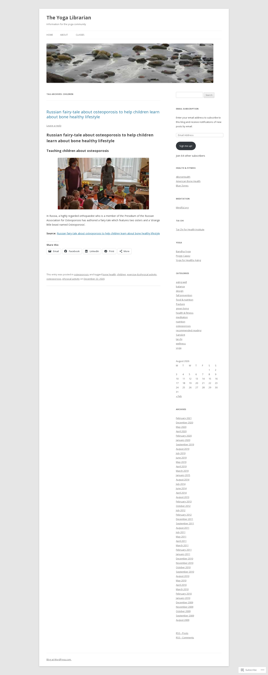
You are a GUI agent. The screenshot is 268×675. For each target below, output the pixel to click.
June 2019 (181, 457)
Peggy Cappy (183, 255)
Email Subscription (187, 108)
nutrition (180, 321)
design (179, 291)
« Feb (179, 396)
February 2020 (184, 435)
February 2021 (184, 418)
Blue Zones (182, 185)
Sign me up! (185, 146)
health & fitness (184, 312)
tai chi (179, 339)
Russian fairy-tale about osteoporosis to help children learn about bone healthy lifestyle (103, 114)
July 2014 (180, 484)
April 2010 (181, 585)
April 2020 (181, 431)
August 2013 (182, 497)
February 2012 (184, 514)
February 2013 (184, 501)
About (64, 34)
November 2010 (184, 563)
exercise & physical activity (142, 274)
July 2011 (180, 532)
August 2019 (182, 448)
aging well (181, 282)
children (121, 274)
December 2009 (184, 602)
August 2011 (182, 527)
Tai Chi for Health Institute (190, 229)
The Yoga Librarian (68, 17)
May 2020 (181, 427)
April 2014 (181, 492)
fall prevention (184, 295)
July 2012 (180, 510)
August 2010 (182, 576)
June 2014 (181, 488)
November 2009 (184, 606)
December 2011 (184, 519)
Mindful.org (182, 207)
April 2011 (181, 541)
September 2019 (185, 444)
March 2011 (182, 545)
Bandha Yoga (183, 251)
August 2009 (182, 620)
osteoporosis (81, 274)
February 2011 (184, 549)
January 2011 (183, 554)
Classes (80, 34)
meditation (182, 317)
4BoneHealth (183, 176)
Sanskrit (180, 334)
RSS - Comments (185, 637)
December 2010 (184, 558)
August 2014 (182, 479)
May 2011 (181, 536)
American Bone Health (188, 181)
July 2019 (180, 453)
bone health (109, 274)
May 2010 (181, 580)
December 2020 (184, 422)
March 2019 (182, 470)
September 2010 (185, 571)
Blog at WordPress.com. (58, 659)
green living (182, 308)
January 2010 (183, 598)
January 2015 (183, 475)
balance (180, 286)
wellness (181, 343)
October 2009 (183, 611)
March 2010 (182, 589)
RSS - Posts (182, 633)
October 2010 (183, 567)
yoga (178, 348)
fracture (180, 304)
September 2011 (185, 523)
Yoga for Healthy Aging (188, 260)
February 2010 (184, 593)
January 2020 (183, 440)
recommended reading (188, 330)
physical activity (71, 278)
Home (49, 34)
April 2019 (181, 466)
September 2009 (185, 615)
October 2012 (183, 506)
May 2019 (181, 462)
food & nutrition (184, 299)
